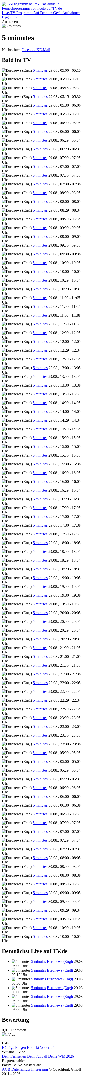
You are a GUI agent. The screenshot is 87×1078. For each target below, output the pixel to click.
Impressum (39, 1069)
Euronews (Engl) (60, 961)
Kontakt (33, 1047)
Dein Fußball (37, 1056)
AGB (6, 1069)
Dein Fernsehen (14, 1056)
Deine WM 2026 (61, 1056)
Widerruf (47, 1047)
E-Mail (44, 50)
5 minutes (40, 70)
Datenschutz (20, 1069)
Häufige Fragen (14, 1047)
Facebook (29, 50)
